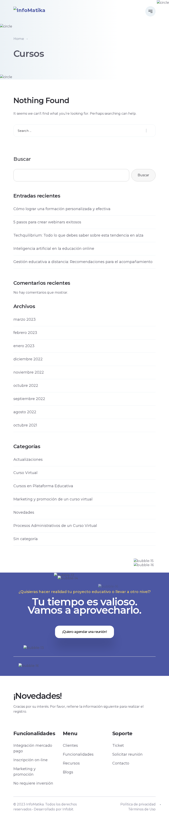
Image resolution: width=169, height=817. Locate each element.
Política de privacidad (138, 804)
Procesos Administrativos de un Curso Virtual (55, 525)
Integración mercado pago (32, 748)
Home (18, 39)
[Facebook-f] (58, 677)
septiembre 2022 (29, 399)
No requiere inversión (33, 783)
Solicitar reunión (127, 754)
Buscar (22, 159)
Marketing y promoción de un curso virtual (53, 499)
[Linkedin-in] (93, 677)
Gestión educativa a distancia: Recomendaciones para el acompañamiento (83, 262)
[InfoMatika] (29, 10)
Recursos (71, 763)
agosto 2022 (24, 412)
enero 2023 (23, 346)
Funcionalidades (78, 754)
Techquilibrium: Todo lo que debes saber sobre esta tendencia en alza (78, 235)
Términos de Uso (142, 809)
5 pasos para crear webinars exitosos (47, 222)
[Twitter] (75, 677)
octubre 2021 (25, 425)
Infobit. (68, 809)
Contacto (120, 763)
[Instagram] (111, 677)
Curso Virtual (25, 472)
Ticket (118, 745)
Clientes (70, 745)
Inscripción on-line (30, 760)
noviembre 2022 (28, 372)
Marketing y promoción (24, 772)
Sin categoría (25, 539)
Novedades (23, 512)
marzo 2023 (24, 319)
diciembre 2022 (28, 359)
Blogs (68, 772)
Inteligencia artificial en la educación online (53, 248)
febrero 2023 (25, 332)
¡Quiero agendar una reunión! (84, 632)
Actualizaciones (28, 459)
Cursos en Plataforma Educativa (43, 486)
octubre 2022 (25, 385)
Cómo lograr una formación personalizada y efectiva (61, 209)
